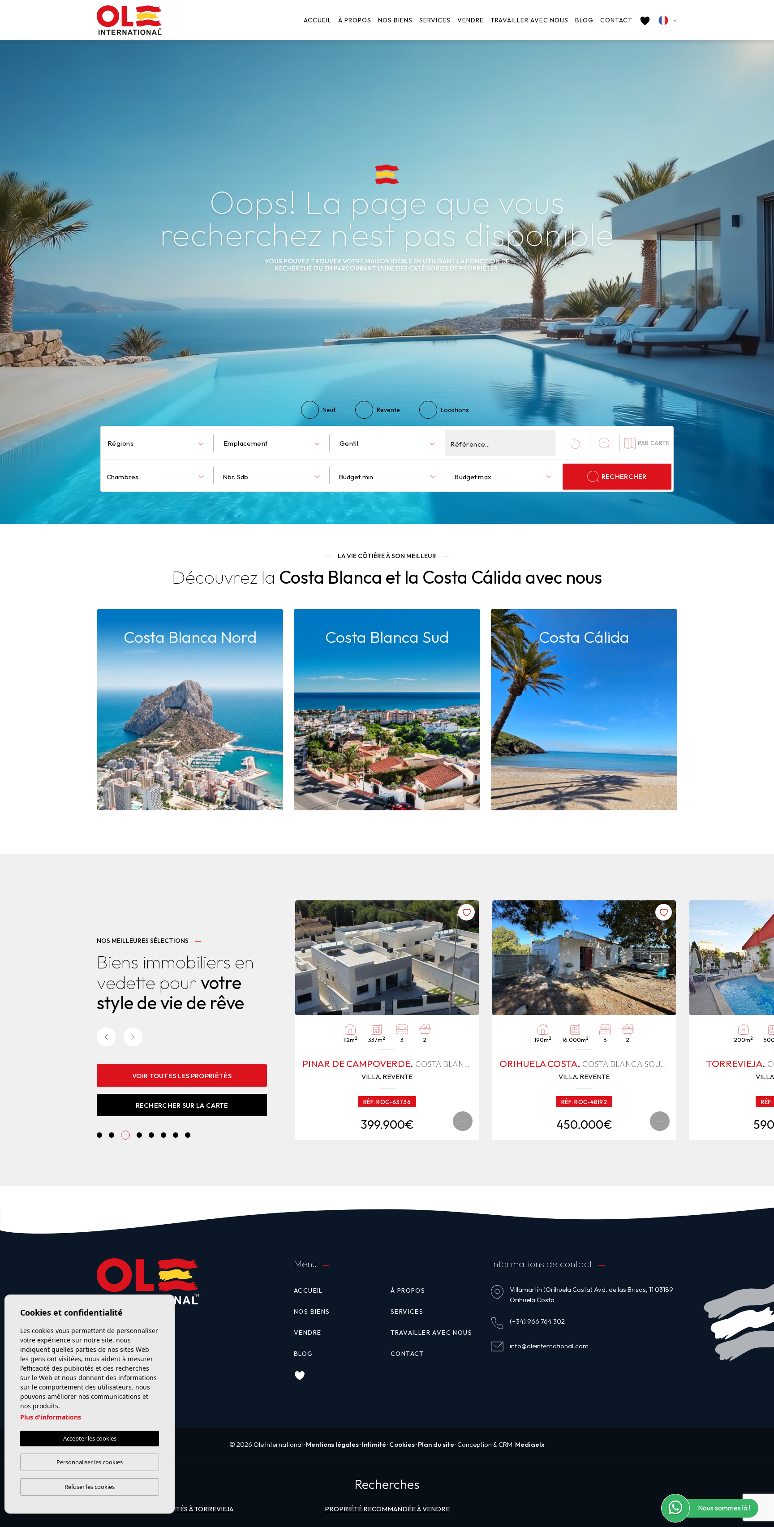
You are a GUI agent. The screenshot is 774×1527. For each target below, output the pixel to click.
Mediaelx (530, 1444)
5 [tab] (151, 1135)
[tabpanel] (387, 1020)
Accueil (317, 20)
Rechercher (624, 476)
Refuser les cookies (89, 1487)
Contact (616, 20)
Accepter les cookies (89, 1438)
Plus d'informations (50, 1417)
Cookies (402, 1444)
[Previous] (106, 1037)
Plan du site (436, 1444)
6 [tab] (163, 1135)
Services (435, 20)
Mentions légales (332, 1444)
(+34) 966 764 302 (537, 1321)
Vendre (470, 20)
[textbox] (157, 444)
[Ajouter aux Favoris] (72, 912)
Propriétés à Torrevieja (190, 1508)
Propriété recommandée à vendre (387, 1508)
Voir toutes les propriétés (182, 1075)
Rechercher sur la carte (182, 1105)
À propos (354, 20)
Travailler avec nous (529, 20)
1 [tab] (99, 1135)
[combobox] (155, 443)
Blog (584, 20)
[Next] (133, 1037)
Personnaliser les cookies (89, 1462)
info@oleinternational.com (549, 1346)
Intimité (374, 1444)
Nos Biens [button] (395, 20)
